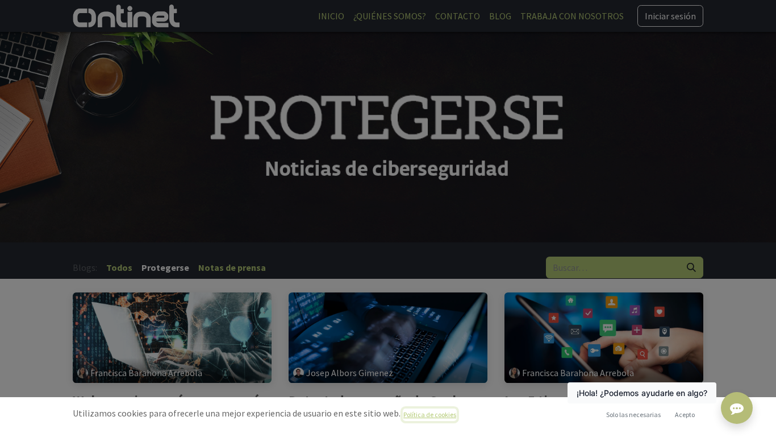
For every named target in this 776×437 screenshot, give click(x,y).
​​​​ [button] (633, 414)
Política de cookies (429, 414)
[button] (684, 414)
